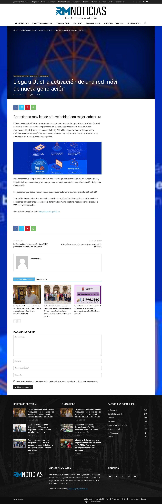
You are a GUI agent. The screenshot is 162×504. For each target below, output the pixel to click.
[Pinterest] (27, 107)
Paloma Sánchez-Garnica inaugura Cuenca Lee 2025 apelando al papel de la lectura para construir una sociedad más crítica (40, 445)
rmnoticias (20, 95)
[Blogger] (110, 476)
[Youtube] (147, 1)
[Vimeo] (143, 1)
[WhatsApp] (33, 107)
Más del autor (41, 280)
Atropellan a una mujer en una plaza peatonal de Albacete (81, 245)
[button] (146, 23)
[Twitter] (140, 1)
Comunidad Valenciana (27, 30)
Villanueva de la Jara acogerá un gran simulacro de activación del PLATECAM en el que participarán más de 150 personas (88, 445)
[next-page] (19, 321)
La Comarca (33, 76)
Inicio (15, 30)
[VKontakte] (135, 476)
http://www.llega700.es (49, 212)
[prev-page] (15, 321)
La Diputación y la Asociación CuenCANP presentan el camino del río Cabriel (30, 245)
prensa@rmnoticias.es (78, 489)
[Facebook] (133, 1)
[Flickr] (122, 476)
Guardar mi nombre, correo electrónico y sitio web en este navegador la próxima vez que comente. (57, 381)
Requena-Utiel (43, 76)
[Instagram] (136, 1)
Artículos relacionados (24, 280)
